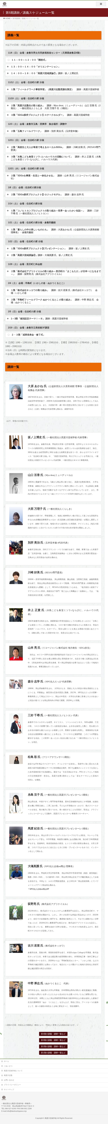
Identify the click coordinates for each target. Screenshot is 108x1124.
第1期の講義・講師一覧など (53, 1053)
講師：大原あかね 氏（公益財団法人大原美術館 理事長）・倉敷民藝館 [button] (55, 231)
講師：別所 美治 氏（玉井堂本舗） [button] (45, 131)
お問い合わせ (9, 1080)
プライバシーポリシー (12, 1085)
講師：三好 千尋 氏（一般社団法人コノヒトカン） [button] (55, 212)
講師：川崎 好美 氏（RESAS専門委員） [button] (55, 148)
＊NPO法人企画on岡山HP (38, 889)
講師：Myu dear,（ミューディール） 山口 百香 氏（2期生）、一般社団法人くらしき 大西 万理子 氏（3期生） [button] (56, 107)
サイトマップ (9, 1090)
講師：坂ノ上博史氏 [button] (44, 73)
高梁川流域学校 (51, 1118)
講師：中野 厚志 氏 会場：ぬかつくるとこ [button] (55, 301)
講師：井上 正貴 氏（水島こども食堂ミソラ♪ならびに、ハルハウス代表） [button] (56, 158)
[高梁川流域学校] (4, 5)
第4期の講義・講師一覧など (53, 1034)
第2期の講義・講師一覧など (53, 1046)
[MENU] (101, 4)
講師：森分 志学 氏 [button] (47, 194)
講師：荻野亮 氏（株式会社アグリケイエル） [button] (56, 272)
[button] (53, 66)
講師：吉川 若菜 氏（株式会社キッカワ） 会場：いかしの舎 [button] (54, 291)
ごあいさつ (8, 1066)
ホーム (6, 1061)
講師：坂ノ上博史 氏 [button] (50, 248)
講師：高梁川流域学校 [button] (55, 89)
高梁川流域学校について (13, 1071)
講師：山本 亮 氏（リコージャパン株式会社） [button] (55, 177)
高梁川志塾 (8, 1075)
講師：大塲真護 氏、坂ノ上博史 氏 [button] (42, 255)
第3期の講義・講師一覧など (53, 1040)
